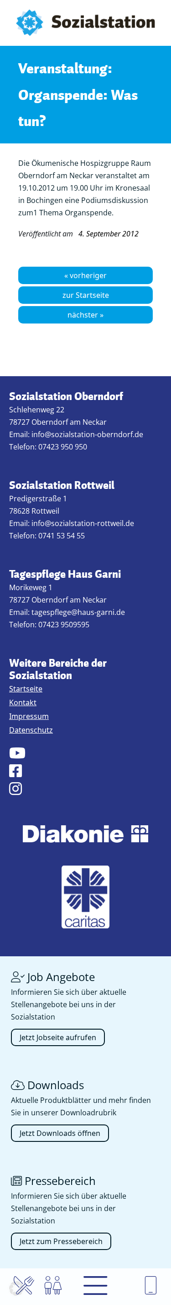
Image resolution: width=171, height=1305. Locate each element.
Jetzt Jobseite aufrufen (58, 1037)
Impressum (29, 716)
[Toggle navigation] (95, 1286)
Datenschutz (31, 730)
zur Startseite (85, 295)
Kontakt (22, 702)
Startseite (25, 689)
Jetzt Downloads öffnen (60, 1133)
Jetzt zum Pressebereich (61, 1241)
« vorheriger (85, 275)
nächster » (85, 315)
